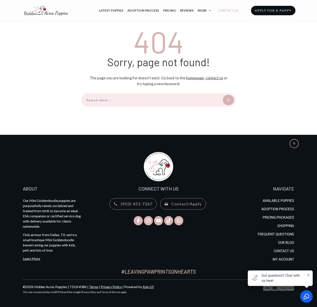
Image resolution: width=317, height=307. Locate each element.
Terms (93, 287)
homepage (195, 77)
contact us (214, 77)
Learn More (31, 258)
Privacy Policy (111, 287)
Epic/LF (148, 287)
